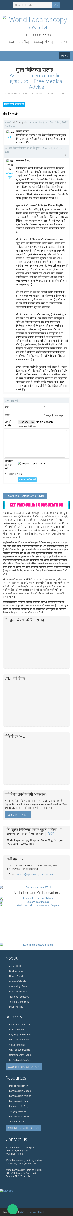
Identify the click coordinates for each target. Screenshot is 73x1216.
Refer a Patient (16, 1029)
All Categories (20, 122)
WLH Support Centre (19, 1049)
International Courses (20, 1060)
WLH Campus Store (19, 1039)
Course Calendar (18, 981)
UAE (52, 93)
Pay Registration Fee (20, 1034)
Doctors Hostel (16, 971)
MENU (65, 57)
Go (56, 5)
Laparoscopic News (19, 1116)
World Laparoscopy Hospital (32, 1211)
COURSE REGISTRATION (23, 1066)
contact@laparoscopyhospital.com (38, 41)
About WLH (15, 965)
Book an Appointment (20, 1024)
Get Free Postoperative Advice (26, 496)
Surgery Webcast (18, 1111)
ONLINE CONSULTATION (23, 1128)
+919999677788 (38, 35)
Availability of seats (19, 986)
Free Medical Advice (46, 83)
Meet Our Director (18, 991)
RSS (51, 833)
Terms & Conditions (19, 1001)
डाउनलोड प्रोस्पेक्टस (18, 815)
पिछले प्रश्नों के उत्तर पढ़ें (14, 104)
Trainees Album (17, 1121)
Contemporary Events (20, 1054)
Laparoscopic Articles (20, 1095)
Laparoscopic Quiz (18, 1100)
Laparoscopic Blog (18, 1106)
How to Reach (16, 976)
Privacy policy (16, 1006)
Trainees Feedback (19, 996)
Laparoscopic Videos (20, 1090)
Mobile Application (18, 1085)
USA (62, 93)
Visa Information (17, 1044)
